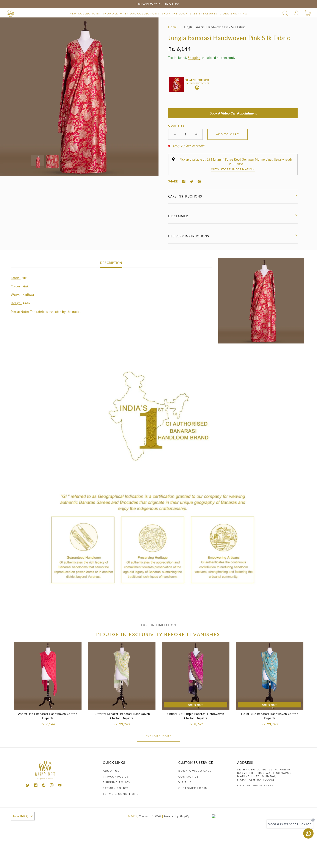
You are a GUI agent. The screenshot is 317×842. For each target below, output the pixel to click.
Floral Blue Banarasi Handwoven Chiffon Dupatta (269, 716)
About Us (111, 770)
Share (173, 181)
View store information (233, 169)
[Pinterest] (199, 181)
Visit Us (185, 782)
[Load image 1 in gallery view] (37, 161)
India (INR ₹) (20, 816)
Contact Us (188, 776)
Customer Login (192, 788)
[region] (158, 4)
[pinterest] (44, 786)
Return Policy (115, 788)
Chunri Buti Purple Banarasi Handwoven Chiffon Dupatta (195, 716)
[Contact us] (308, 833)
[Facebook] (183, 181)
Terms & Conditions (121, 793)
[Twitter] (191, 181)
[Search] (285, 13)
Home (172, 27)
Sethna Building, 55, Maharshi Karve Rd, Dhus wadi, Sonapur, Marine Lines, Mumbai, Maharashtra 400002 (265, 774)
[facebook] (36, 786)
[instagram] (51, 786)
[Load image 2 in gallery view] (52, 161)
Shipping (194, 58)
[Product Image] (79, 96)
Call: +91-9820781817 (255, 785)
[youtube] (59, 786)
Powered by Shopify (176, 816)
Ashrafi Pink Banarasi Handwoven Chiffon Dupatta (47, 716)
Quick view (48, 705)
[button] (285, 13)
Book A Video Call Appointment (233, 113)
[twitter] (28, 786)
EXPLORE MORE (159, 736)
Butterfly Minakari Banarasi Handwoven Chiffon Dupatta (122, 716)
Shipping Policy (116, 782)
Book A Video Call (194, 770)
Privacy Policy (116, 776)
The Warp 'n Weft (150, 816)
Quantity (176, 125)
